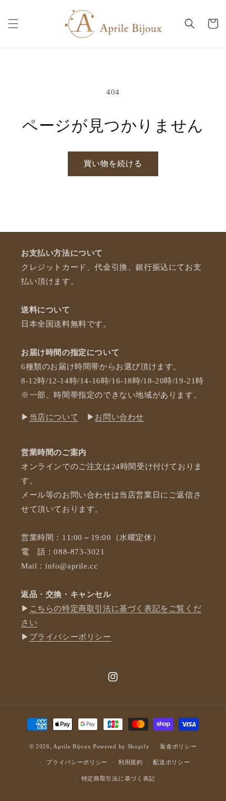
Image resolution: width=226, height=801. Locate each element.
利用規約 (130, 762)
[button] (13, 23)
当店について (54, 417)
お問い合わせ (119, 417)
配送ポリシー (171, 762)
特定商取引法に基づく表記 (118, 778)
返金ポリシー (178, 746)
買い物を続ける (113, 163)
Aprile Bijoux (72, 746)
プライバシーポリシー (70, 637)
